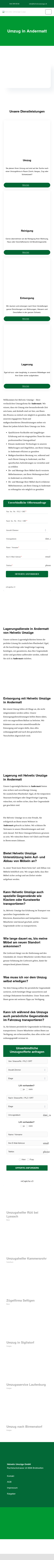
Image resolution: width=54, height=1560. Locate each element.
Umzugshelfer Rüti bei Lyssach (22, 1214)
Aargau (9, 1346)
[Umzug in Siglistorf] (27, 1328)
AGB (9, 1482)
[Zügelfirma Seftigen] (27, 1286)
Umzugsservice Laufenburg (26, 1384)
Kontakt (10, 1476)
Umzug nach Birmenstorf (24, 1426)
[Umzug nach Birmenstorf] (27, 1412)
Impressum (12, 1488)
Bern (8, 1220)
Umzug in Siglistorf (20, 1342)
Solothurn (9, 1262)
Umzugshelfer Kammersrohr (26, 1258)
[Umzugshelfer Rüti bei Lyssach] (27, 1198)
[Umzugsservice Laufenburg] (27, 1370)
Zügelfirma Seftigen (20, 1300)
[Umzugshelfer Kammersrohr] (27, 1244)
